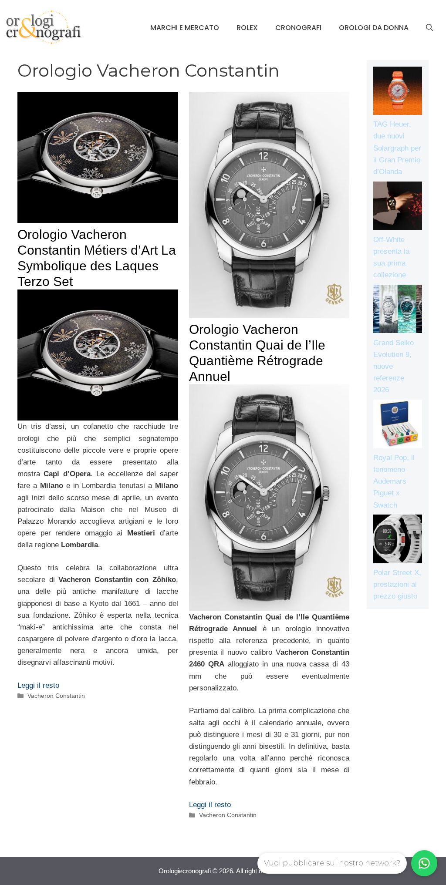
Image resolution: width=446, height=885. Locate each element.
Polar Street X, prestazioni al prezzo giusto (397, 584)
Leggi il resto (38, 685)
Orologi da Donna (374, 28)
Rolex (247, 28)
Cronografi (298, 28)
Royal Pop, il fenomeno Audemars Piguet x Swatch (394, 481)
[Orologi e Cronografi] (43, 27)
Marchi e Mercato (184, 28)
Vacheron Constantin (56, 695)
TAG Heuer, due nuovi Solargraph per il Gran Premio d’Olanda (397, 148)
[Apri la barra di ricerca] (429, 28)
